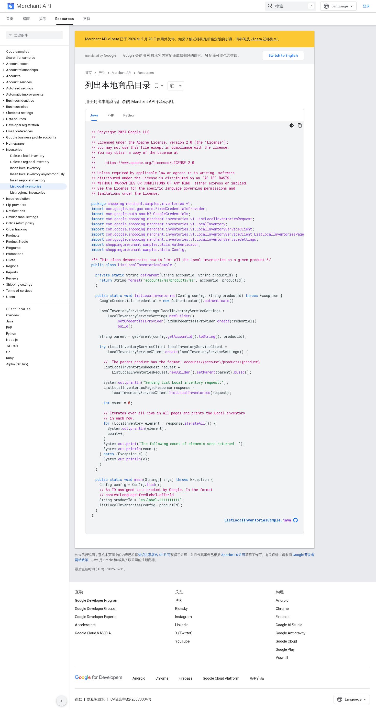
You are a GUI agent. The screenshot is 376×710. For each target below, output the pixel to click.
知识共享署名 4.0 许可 (154, 555)
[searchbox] (34, 35)
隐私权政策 (96, 699)
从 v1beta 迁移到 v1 (262, 39)
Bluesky (181, 609)
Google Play (285, 649)
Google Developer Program (96, 600)
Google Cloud (286, 641)
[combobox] (290, 6)
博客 (178, 600)
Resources (64, 18)
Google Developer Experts (95, 617)
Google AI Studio (289, 625)
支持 (86, 18)
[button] (33, 64)
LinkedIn (182, 625)
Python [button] (129, 115)
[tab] (94, 115)
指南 (26, 18)
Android (282, 600)
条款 (78, 699)
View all (282, 658)
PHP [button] (110, 115)
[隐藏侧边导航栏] (62, 701)
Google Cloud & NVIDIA (93, 633)
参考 (42, 18)
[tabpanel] (194, 327)
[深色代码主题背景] (291, 125)
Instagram (183, 617)
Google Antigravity (290, 633)
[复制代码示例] (300, 125)
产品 (101, 73)
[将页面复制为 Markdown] (172, 86)
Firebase (283, 617)
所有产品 (257, 678)
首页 (9, 18)
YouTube (182, 641)
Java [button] (94, 115)
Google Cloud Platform (221, 678)
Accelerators (85, 625)
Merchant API (33, 6)
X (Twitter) (184, 633)
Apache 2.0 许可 (233, 555)
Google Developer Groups (95, 609)
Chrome (282, 609)
